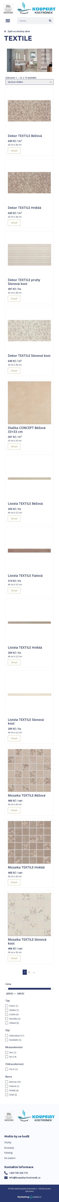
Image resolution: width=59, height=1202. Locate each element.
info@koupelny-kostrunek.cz (24, 1177)
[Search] (50, 20)
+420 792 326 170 (18, 1173)
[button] (7, 20)
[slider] (6, 988)
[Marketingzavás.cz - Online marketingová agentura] (29, 1198)
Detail (14, 150)
